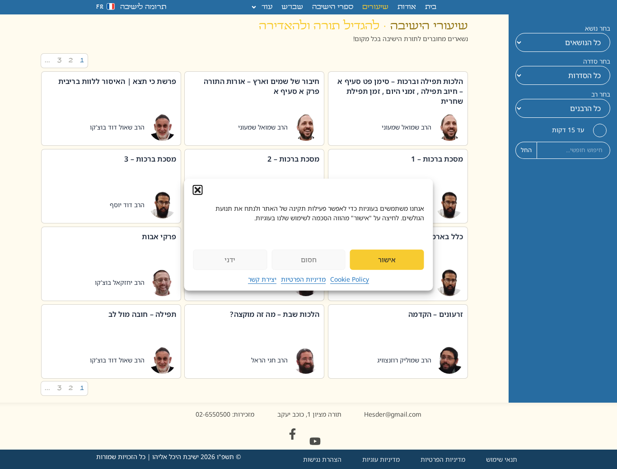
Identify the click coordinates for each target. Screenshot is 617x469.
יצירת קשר (262, 279)
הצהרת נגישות (322, 459)
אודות (406, 7)
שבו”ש (292, 7)
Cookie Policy (349, 279)
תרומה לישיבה (143, 7)
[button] (197, 189)
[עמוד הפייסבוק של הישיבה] (292, 434)
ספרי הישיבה (332, 7)
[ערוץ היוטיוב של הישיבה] (315, 441)
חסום (309, 259)
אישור (387, 259)
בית (430, 7)
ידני (229, 259)
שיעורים (375, 7)
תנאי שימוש (501, 459)
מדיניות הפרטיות (303, 279)
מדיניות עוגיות (381, 459)
